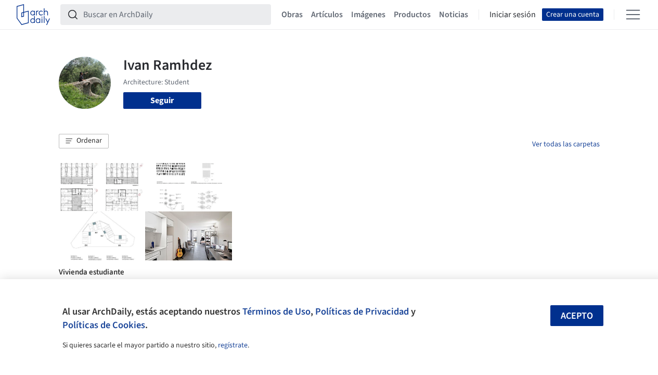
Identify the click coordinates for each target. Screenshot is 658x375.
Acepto (577, 315)
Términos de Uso (276, 311)
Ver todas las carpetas (566, 144)
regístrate (233, 345)
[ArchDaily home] (33, 14)
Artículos (327, 14)
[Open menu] (633, 14)
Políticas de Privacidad (362, 311)
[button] (84, 141)
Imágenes (368, 14)
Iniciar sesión (512, 14)
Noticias (453, 14)
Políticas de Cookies (103, 325)
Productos (412, 14)
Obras (292, 14)
